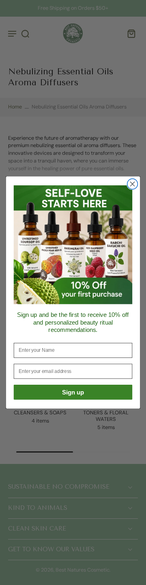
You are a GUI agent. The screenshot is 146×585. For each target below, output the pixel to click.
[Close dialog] (132, 184)
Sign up (73, 392)
